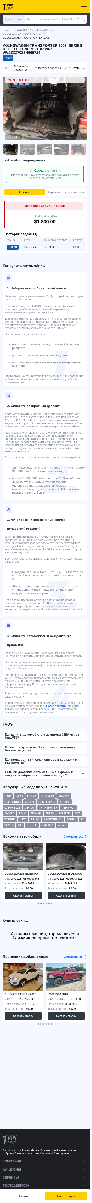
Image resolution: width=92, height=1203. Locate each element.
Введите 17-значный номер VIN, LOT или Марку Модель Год (54, 19)
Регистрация (66, 1196)
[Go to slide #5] (78, 149)
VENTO (9, 825)
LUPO (19, 795)
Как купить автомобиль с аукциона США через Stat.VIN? (42, 736)
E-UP (7, 795)
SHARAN (64, 795)
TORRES (10, 819)
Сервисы (11, 1177)
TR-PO (35, 819)
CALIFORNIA (12, 801)
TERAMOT (68, 807)
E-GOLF (9, 813)
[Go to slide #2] (27, 149)
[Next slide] (81, 105)
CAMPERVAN (46, 801)
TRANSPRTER (48, 807)
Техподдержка (16, 1185)
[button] (14, 19)
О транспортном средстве (65, 192)
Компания (12, 1161)
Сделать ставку (23, 895)
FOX (77, 813)
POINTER (64, 813)
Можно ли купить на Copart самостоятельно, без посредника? (40, 748)
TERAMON (47, 795)
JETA (23, 819)
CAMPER (47, 825)
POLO (22, 813)
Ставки (24, 192)
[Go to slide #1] (10, 149)
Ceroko (29, 801)
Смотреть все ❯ (75, 836)
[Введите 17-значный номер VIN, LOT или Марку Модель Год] (83, 19)
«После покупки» (55, 706)
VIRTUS (30, 807)
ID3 (82, 819)
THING (50, 813)
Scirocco (65, 801)
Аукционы (12, 1169)
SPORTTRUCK (53, 819)
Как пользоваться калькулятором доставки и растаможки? (41, 761)
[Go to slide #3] (44, 149)
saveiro (61, 825)
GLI (20, 825)
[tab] (38, 903)
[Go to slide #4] (61, 149)
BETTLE (32, 825)
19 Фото (15, 136)
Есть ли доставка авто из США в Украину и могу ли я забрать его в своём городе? (39, 773)
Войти (23, 1196)
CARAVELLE (12, 807)
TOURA (71, 819)
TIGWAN (36, 813)
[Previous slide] (9, 105)
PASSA (31, 795)
